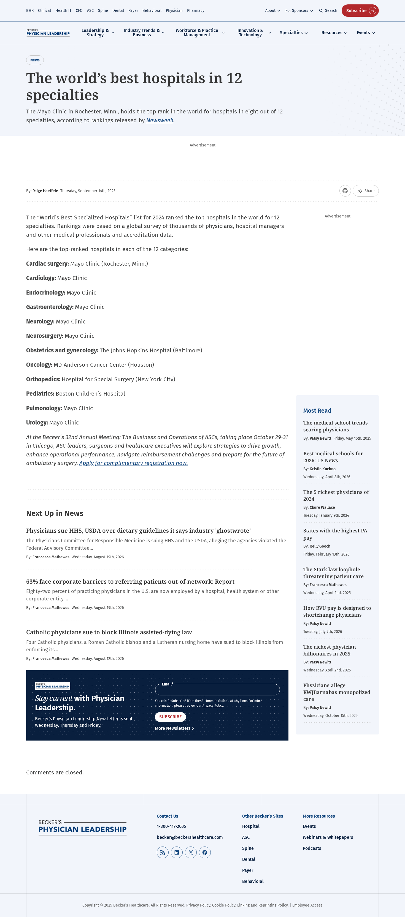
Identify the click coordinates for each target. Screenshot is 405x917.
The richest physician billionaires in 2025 (329, 650)
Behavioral (151, 10)
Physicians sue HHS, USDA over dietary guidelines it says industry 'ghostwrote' (138, 530)
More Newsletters (173, 728)
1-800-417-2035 (171, 826)
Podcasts (312, 848)
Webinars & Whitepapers (328, 837)
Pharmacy (195, 10)
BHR (30, 10)
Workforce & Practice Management (197, 32)
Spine (103, 10)
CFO (79, 10)
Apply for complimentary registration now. (133, 463)
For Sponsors (296, 10)
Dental (118, 10)
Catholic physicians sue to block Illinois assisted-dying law (109, 632)
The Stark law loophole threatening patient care (333, 572)
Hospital (251, 826)
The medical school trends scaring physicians (335, 426)
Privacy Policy (212, 706)
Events (363, 32)
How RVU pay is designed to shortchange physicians (337, 611)
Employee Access (307, 905)
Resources (332, 32)
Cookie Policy (223, 905)
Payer (133, 10)
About (270, 10)
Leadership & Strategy (95, 32)
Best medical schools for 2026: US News (333, 457)
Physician (174, 10)
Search (331, 10)
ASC (90, 10)
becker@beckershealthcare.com (190, 837)
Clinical (44, 10)
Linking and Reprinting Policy (262, 905)
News (35, 60)
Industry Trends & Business (142, 32)
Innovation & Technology (250, 32)
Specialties (291, 32)
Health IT (63, 10)
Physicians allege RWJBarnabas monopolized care (336, 692)
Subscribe (356, 10)
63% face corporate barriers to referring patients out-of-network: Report (130, 581)
